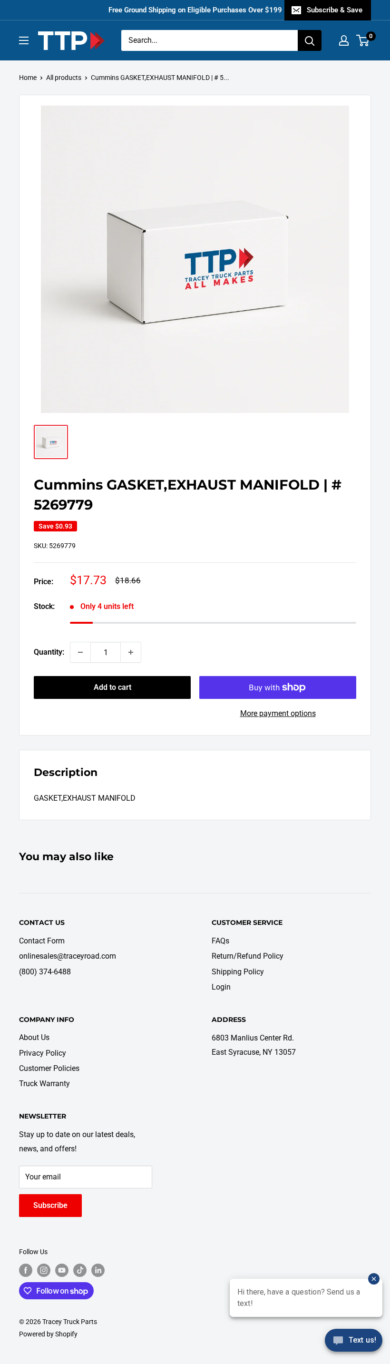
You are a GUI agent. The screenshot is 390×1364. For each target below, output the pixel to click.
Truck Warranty (44, 1083)
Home (28, 77)
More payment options (278, 713)
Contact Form (42, 940)
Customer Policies (49, 1068)
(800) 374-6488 (45, 971)
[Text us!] (353, 1343)
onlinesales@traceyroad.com (67, 956)
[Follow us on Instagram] (43, 1270)
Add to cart (112, 687)
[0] (363, 40)
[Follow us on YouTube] (61, 1270)
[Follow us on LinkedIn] (98, 1270)
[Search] (310, 40)
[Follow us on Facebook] (25, 1270)
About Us (34, 1037)
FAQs (220, 940)
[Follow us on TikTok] (80, 1270)
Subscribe (50, 1205)
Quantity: (49, 652)
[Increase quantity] (131, 652)
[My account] (344, 40)
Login (221, 986)
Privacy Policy (42, 1053)
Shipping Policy (238, 971)
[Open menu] (24, 40)
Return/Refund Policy (247, 956)
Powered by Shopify (48, 1334)
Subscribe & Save (334, 10)
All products (63, 77)
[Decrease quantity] (80, 652)
